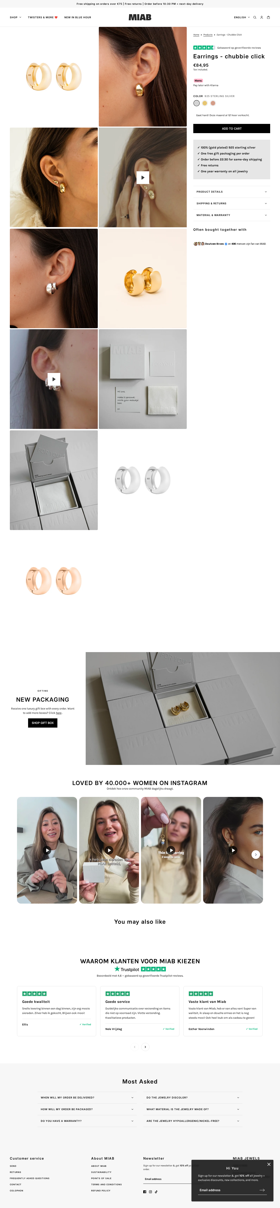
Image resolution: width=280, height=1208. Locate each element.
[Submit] (262, 1190)
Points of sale (101, 1178)
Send (13, 1166)
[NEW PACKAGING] (183, 708)
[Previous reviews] (135, 1047)
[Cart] (268, 17)
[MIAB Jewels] (140, 17)
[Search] (255, 17)
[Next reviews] (145, 1047)
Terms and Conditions (106, 1184)
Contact (16, 1184)
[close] (269, 1164)
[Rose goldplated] (213, 103)
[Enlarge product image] (54, 77)
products (208, 34)
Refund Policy (100, 1190)
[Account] (261, 17)
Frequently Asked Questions (30, 1178)
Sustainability (101, 1172)
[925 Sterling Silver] (196, 103)
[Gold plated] (204, 103)
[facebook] (144, 1192)
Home (196, 34)
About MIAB (99, 1166)
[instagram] (150, 1192)
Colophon (16, 1190)
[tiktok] (156, 1192)
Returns (15, 1172)
